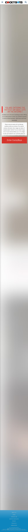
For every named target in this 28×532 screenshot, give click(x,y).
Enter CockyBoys (14, 140)
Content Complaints (14, 519)
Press (14, 514)
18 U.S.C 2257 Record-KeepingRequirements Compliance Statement (14, 528)
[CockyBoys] (14, 2)
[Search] (25, 2)
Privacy (14, 521)
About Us (14, 512)
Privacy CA (14, 523)
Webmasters (14, 525)
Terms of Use (14, 516)
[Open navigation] (2, 2)
